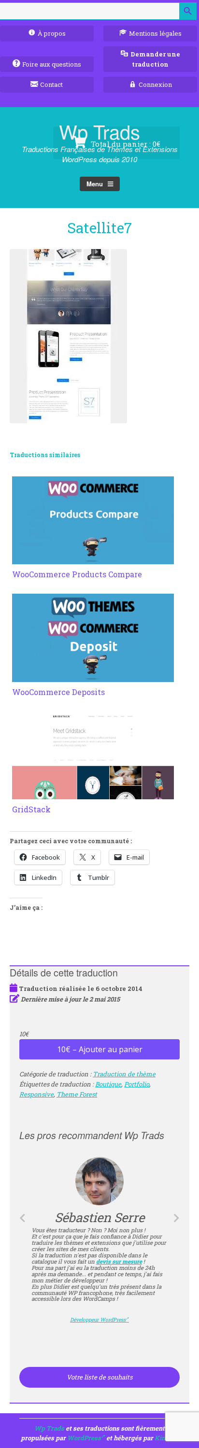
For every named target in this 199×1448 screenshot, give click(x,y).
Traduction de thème (124, 1074)
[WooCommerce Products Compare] (93, 558)
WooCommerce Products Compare (77, 574)
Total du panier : (124, 144)
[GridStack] (93, 793)
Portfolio (136, 1084)
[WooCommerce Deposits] (93, 676)
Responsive (36, 1094)
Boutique (108, 1084)
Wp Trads (49, 1428)
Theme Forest (77, 1094)
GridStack (31, 809)
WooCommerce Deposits (58, 692)
